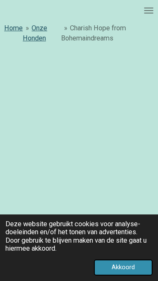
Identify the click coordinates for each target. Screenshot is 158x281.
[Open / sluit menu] (148, 10)
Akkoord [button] (123, 267)
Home (13, 28)
